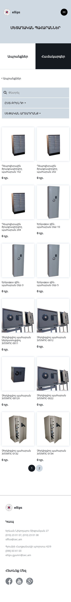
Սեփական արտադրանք (22, 113)
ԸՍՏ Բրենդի (14, 103)
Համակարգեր (53, 56)
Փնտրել (61, 92)
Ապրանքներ (18, 56)
